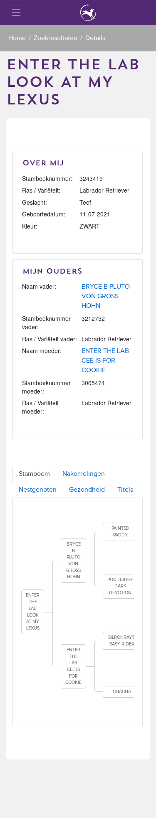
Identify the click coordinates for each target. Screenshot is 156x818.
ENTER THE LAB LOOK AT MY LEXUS (33, 611)
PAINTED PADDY (120, 531)
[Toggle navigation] (16, 12)
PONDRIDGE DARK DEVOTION (120, 586)
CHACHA (122, 691)
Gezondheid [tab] (87, 489)
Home (17, 38)
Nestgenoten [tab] (38, 489)
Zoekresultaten (55, 38)
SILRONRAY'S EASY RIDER (121, 640)
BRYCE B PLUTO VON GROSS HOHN (106, 296)
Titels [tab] (125, 489)
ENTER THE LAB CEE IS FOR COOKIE (105, 360)
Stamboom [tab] (34, 473)
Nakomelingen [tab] (83, 473)
